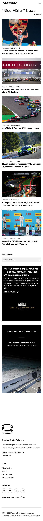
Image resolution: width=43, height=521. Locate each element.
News (4, 471)
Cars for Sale (7, 474)
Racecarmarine (8, 477)
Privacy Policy (35, 515)
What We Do (7, 468)
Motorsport (15, 48)
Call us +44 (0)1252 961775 (13, 452)
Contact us (6, 456)
